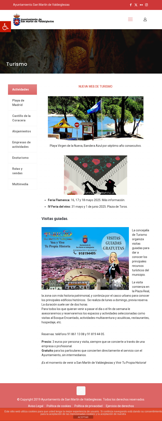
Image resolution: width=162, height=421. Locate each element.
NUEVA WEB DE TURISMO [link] (95, 86)
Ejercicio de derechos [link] (120, 406)
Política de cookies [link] (59, 406)
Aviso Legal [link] (35, 406)
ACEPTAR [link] (83, 417)
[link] (5, 26)
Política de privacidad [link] (88, 406)
